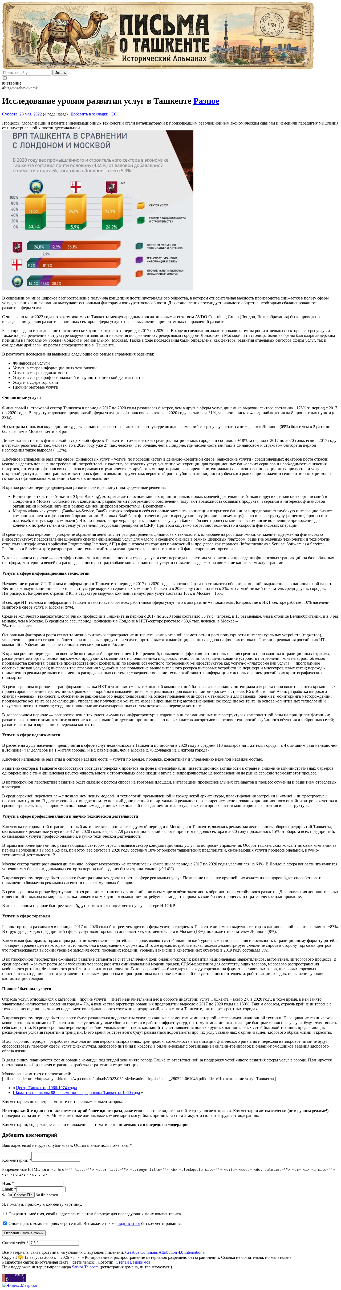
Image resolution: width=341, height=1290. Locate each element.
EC (114, 114)
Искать (60, 73)
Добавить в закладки (89, 114)
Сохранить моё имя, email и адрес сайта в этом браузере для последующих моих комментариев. (95, 1214)
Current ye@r (15, 1242)
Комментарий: (16, 1160)
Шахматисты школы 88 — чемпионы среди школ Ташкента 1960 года (76, 1092)
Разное (206, 101)
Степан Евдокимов (133, 1262)
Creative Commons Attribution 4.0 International (165, 1252)
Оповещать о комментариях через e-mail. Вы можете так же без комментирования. (94, 1223)
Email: (9, 1189)
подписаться (128, 1223)
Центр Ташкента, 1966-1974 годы (46, 1087)
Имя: (8, 1183)
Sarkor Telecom (85, 1267)
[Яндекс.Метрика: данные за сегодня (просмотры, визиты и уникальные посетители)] (19, 1285)
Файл (7, 1194)
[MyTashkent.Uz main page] (170, 36)
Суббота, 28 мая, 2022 (22, 114)
